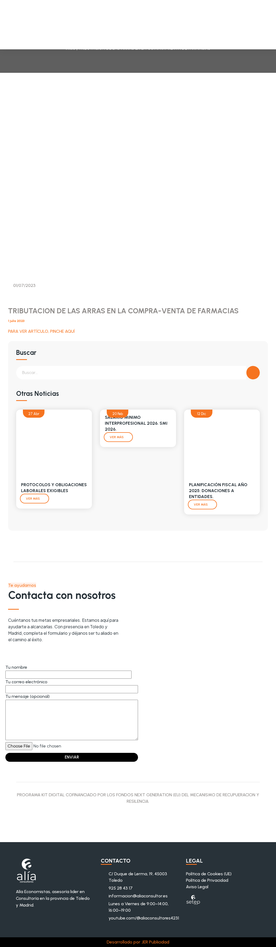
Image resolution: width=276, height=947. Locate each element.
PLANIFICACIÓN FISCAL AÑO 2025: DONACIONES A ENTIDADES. (218, 490)
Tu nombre (16, 667)
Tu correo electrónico (26, 681)
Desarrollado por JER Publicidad (138, 942)
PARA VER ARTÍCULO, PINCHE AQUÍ (41, 331)
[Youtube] (13, 651)
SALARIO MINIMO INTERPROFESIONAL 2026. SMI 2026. (136, 423)
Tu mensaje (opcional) (27, 696)
